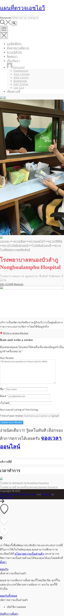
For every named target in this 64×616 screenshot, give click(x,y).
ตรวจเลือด (19, 241)
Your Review (7, 358)
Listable (46, 494)
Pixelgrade (6, 497)
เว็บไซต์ (4, 403)
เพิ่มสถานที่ (13, 91)
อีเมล (4, 396)
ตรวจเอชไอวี (37, 241)
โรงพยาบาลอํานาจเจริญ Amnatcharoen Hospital (29, 487)
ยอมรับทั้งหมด (8, 595)
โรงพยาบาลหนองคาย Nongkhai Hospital (24, 482)
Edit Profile (21, 84)
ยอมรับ (4, 569)
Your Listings (22, 74)
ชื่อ (2, 389)
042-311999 (6, 284)
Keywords (5, 17)
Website (18, 284)
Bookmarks (20, 80)
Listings (4, 241)
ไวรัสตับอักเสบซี (41, 245)
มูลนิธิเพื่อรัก (14, 43)
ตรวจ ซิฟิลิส (55, 241)
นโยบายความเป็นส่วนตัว (29, 553)
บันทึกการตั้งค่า (9, 613)
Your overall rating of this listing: (19, 409)
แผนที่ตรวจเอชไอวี (22, 8)
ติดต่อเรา (12, 56)
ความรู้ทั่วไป (14, 52)
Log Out (19, 87)
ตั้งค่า (3, 562)
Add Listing (21, 77)
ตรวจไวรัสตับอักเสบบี (15, 245)
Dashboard (21, 70)
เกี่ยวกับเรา (13, 60)
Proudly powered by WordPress (18, 494)
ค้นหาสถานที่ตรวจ (18, 48)
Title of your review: (11, 415)
